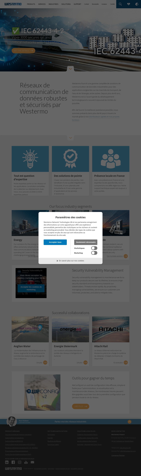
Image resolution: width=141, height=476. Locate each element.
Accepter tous (55, 242)
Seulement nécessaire (86, 242)
